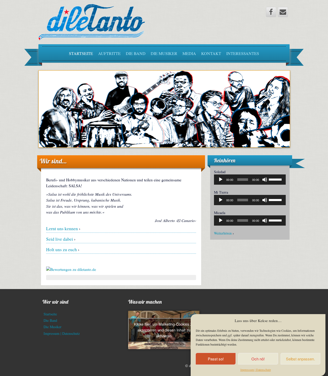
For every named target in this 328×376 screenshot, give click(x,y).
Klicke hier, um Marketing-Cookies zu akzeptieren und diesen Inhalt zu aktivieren (164, 330)
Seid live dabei (59, 239)
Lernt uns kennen (62, 228)
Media (189, 53)
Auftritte (109, 53)
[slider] (276, 179)
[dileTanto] (91, 21)
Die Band (136, 53)
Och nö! (258, 358)
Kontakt (211, 53)
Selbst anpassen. (300, 358)
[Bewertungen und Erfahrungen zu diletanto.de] (71, 268)
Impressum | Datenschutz (255, 370)
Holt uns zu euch (61, 249)
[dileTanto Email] (283, 12)
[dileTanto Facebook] (271, 12)
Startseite (81, 53)
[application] (250, 179)
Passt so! (216, 358)
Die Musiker (164, 53)
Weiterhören (223, 233)
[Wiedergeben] (220, 179)
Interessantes (242, 53)
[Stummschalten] (264, 179)
